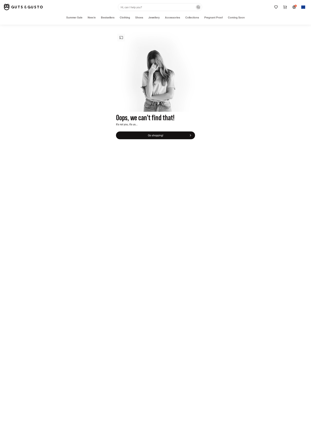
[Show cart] (285, 7)
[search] (160, 7)
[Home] (23, 7)
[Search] (198, 7)
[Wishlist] (276, 7)
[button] (294, 7)
